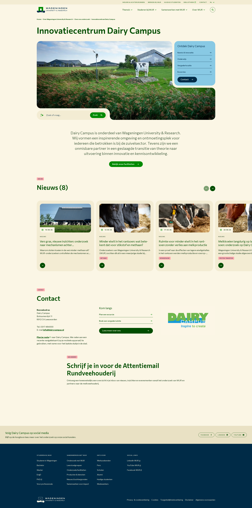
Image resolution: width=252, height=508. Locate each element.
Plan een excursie (106, 314)
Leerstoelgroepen (74, 465)
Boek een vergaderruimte (110, 321)
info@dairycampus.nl (53, 330)
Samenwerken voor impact (78, 484)
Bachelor (40, 465)
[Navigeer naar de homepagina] (52, 10)
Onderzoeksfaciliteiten (76, 470)
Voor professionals (45, 484)
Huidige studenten (172, 2)
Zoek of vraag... (53, 115)
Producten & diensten (76, 474)
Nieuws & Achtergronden (134, 2)
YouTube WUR (133, 465)
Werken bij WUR (154, 2)
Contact (203, 2)
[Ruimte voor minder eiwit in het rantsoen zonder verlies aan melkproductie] (161, 265)
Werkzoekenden (104, 460)
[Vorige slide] (206, 188)
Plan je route (43, 337)
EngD (39, 474)
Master (40, 470)
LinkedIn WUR (133, 460)
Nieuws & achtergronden (77, 479)
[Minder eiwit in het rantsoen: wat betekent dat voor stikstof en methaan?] (102, 265)
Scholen (100, 470)
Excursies (181, 72)
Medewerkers (103, 484)
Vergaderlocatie (184, 65)
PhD (38, 479)
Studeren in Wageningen (47, 460)
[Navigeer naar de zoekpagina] (212, 9)
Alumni (100, 474)
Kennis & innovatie (185, 52)
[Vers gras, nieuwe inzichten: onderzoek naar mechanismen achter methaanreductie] (42, 265)
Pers (99, 465)
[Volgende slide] (212, 188)
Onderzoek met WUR (76, 460)
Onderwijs (181, 59)
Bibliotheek (189, 2)
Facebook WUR (133, 470)
